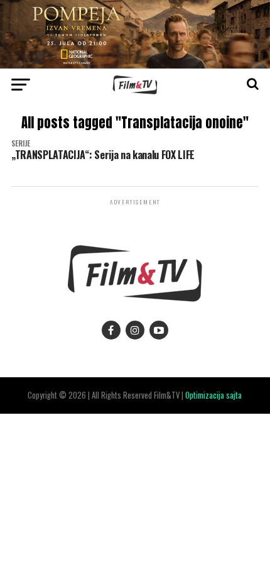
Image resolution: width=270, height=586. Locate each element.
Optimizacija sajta (213, 395)
